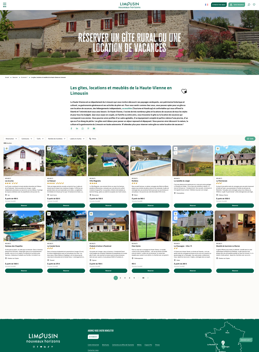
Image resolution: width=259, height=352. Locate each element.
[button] (249, 4)
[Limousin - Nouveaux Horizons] (129, 5)
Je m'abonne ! (93, 337)
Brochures (105, 345)
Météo (139, 345)
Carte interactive (93, 345)
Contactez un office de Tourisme (123, 345)
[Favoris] (254, 5)
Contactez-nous (93, 350)
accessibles (127, 108)
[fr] (206, 5)
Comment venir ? (246, 340)
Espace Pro (148, 345)
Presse (157, 345)
